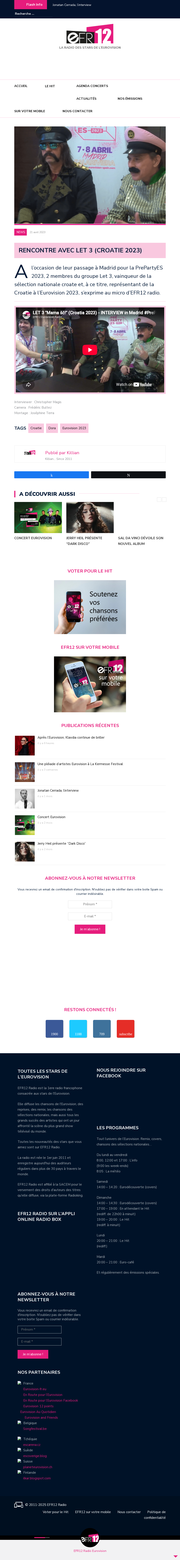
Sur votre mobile (29, 111)
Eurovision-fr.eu (34, 1389)
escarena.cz (31, 1445)
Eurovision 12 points (38, 1406)
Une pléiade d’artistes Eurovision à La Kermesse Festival (80, 764)
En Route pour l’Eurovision (42, 1395)
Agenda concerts (92, 86)
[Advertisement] (91, 63)
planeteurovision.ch (37, 1467)
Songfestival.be (35, 1429)
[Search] (50, 13)
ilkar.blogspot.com (37, 1478)
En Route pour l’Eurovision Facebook (50, 1400)
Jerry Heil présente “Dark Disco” (84, 541)
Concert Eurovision (33, 538)
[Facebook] (149, 13)
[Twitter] (162, 13)
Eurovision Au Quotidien (37, 1412)
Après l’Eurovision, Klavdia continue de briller (71, 737)
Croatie (36, 428)
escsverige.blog (35, 1456)
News (21, 232)
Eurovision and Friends (38, 1417)
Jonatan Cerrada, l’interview (72, 5)
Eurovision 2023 (74, 428)
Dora (52, 428)
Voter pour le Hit (55, 1512)
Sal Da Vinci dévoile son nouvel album (140, 541)
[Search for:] (28, 14)
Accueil (20, 86)
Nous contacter (77, 111)
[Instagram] (156, 13)
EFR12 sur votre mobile (93, 1512)
